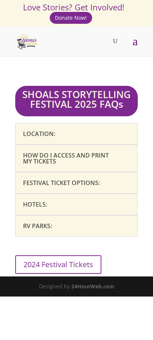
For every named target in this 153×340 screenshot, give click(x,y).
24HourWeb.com (92, 286)
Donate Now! (71, 17)
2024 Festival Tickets (58, 264)
